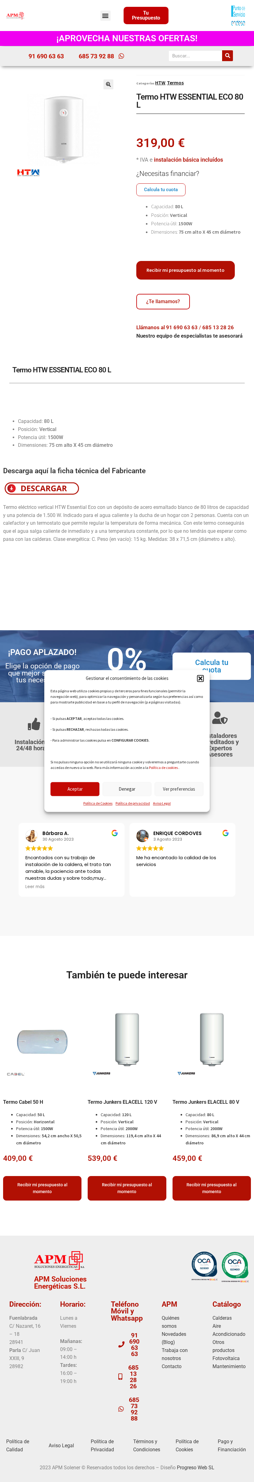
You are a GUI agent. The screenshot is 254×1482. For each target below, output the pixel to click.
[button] (200, 679)
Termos (175, 82)
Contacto (172, 1366)
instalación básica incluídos (188, 159)
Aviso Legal (162, 803)
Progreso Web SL (195, 1468)
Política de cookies (163, 768)
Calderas (222, 1318)
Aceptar (75, 789)
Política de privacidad (133, 803)
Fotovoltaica (226, 1358)
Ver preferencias (179, 789)
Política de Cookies (97, 803)
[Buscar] (227, 55)
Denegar (127, 789)
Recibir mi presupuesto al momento (186, 270)
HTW (160, 82)
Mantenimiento (229, 1366)
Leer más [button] (35, 887)
